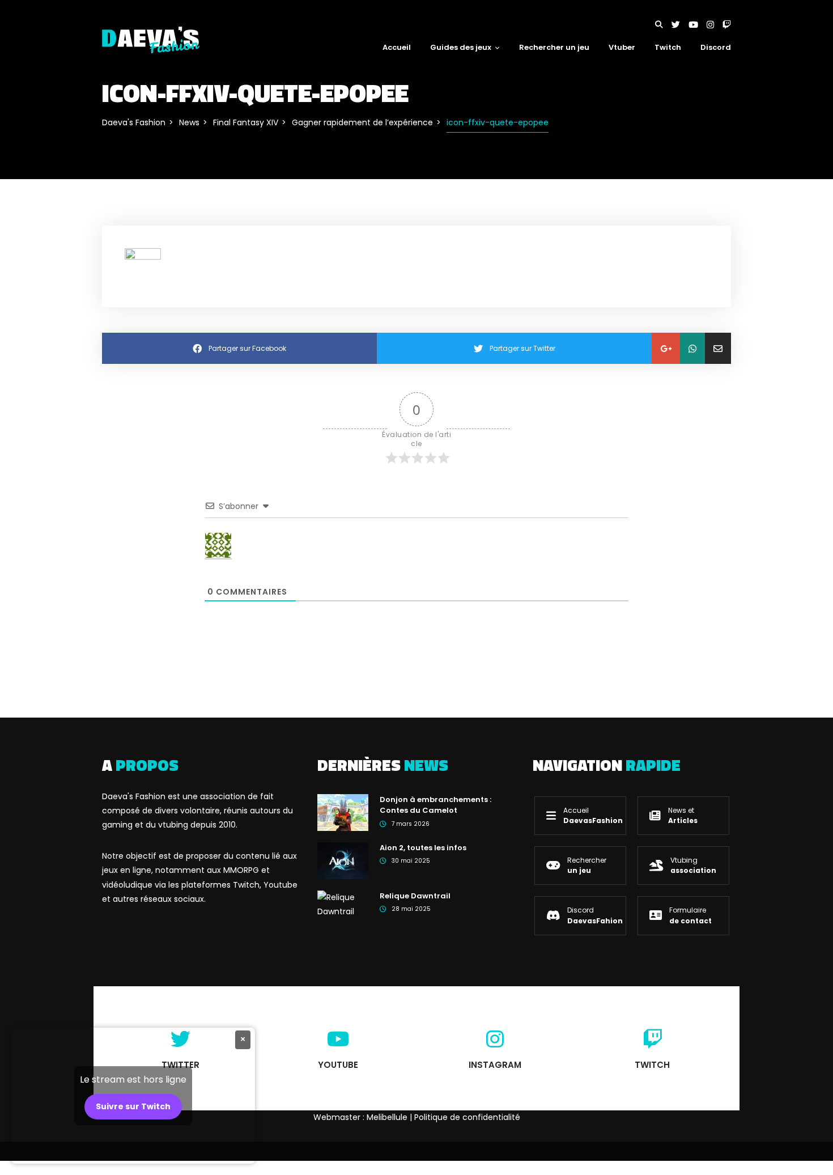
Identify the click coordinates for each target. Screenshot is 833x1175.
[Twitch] (726, 24)
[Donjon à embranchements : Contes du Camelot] (342, 811)
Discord (715, 47)
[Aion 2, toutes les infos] (342, 860)
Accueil (396, 47)
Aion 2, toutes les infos (423, 847)
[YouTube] (697, 24)
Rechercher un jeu (554, 47)
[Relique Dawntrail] (342, 904)
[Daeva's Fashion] (150, 39)
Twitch (667, 47)
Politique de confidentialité (467, 1117)
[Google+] (666, 348)
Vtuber (622, 47)
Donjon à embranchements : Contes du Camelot (435, 805)
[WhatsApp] (692, 348)
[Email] (718, 348)
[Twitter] (680, 24)
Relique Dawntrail (415, 895)
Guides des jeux (460, 47)
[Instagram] (714, 24)
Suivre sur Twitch (133, 1106)
